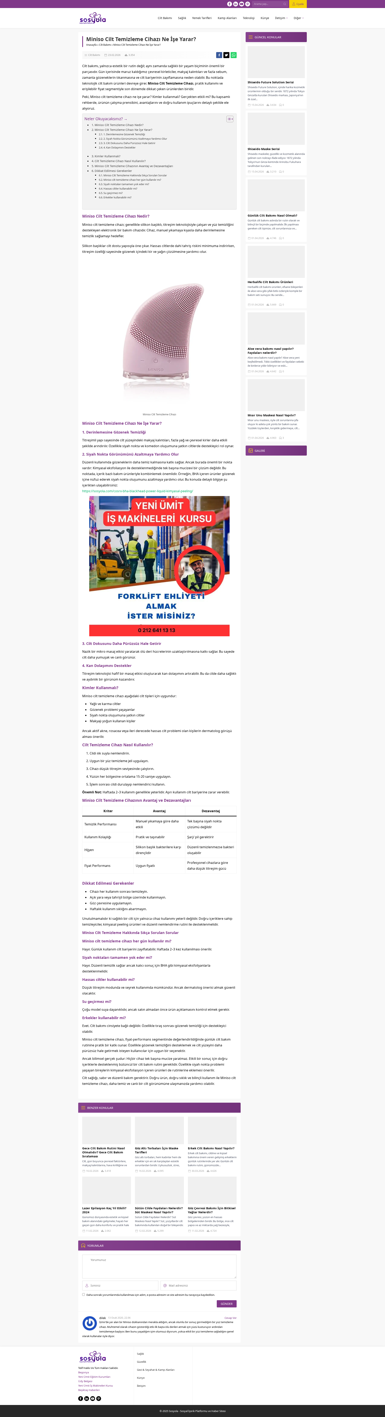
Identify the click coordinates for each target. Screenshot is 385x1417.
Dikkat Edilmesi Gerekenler (113, 171)
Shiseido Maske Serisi (264, 149)
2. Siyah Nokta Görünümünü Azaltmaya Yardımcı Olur (135, 138)
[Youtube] (241, 4)
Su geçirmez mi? (113, 193)
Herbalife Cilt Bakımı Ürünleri (270, 282)
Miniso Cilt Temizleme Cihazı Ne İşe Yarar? (123, 130)
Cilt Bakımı (105, 44)
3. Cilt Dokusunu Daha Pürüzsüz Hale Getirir (129, 143)
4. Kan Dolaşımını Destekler (119, 147)
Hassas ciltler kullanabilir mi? (120, 188)
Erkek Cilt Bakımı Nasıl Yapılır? (211, 1148)
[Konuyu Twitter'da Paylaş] (226, 55)
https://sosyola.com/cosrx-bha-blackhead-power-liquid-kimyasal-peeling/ (137, 491)
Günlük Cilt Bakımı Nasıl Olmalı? (272, 215)
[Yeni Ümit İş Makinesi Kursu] (159, 633)
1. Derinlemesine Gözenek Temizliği (124, 134)
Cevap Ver (231, 1318)
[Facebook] (229, 4)
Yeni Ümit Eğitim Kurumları (94, 1377)
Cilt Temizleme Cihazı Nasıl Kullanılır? (120, 161)
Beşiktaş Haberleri (89, 1390)
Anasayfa (91, 44)
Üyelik (300, 4)
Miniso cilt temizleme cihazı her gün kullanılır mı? (132, 180)
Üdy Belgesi (85, 1381)
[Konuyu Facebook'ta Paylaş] (219, 55)
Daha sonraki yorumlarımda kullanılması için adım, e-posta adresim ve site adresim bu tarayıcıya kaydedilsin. (150, 1295)
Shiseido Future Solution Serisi (271, 82)
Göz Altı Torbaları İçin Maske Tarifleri (156, 1150)
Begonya (83, 1372)
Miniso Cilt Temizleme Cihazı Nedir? (119, 125)
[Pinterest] (247, 4)
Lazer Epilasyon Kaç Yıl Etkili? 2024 (104, 1210)
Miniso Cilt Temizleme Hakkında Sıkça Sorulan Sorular (135, 175)
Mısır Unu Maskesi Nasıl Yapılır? (272, 415)
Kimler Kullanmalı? (107, 156)
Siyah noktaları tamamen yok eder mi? (126, 184)
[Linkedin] (235, 4)
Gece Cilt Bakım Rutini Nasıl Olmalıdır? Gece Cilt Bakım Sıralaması (103, 1152)
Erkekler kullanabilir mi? (117, 197)
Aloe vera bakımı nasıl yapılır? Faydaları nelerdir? (271, 351)
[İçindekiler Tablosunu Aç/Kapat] (227, 119)
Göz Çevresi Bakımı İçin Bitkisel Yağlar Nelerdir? (212, 1210)
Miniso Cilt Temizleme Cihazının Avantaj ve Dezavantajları (134, 166)
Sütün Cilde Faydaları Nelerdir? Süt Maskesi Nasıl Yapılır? (159, 1210)
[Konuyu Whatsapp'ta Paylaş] (234, 55)
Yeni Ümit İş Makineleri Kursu (95, 1385)
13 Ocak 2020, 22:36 (119, 1317)
